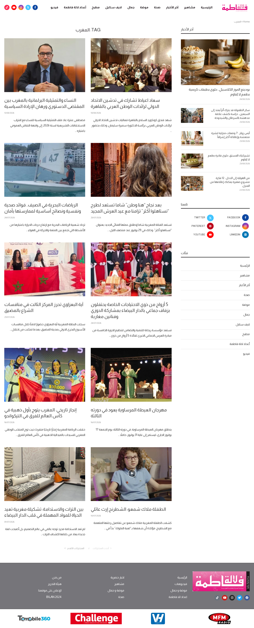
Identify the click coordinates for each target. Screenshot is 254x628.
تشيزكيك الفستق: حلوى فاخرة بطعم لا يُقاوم (229, 157)
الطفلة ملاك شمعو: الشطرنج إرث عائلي (128, 509)
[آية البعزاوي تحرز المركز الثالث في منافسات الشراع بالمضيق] (44, 269)
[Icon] (132, 473)
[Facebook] (35, 7)
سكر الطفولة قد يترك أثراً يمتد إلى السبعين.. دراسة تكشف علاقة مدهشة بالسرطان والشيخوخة (230, 113)
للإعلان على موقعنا (50, 590)
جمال (130, 7)
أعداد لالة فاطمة (75, 7)
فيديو (54, 7)
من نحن (57, 577)
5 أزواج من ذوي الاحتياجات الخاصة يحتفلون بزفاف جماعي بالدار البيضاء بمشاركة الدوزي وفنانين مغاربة (130, 310)
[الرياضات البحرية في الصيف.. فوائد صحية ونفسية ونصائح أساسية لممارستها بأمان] (44, 170)
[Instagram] (21, 7)
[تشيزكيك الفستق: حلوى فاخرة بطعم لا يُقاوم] (192, 161)
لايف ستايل (113, 7)
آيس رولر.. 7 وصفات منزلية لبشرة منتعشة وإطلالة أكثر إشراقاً (230, 134)
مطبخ (96, 7)
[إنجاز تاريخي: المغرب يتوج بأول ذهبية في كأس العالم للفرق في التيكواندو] (44, 375)
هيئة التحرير (55, 584)
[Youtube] (14, 7)
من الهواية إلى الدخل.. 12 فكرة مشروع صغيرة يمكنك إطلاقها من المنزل (230, 181)
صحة (157, 7)
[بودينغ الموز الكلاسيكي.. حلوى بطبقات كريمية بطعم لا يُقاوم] (215, 62)
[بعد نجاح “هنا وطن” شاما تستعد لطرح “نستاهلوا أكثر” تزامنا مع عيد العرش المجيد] (131, 170)
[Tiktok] (6, 7)
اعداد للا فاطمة (178, 597)
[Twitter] (28, 7)
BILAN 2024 (54, 597)
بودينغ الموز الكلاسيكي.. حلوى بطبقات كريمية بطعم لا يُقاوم (219, 92)
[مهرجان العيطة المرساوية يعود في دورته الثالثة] (131, 375)
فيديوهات (181, 584)
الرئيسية (207, 7)
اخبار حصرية (117, 577)
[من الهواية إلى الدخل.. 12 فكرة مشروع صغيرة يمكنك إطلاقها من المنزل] (192, 183)
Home (246, 21)
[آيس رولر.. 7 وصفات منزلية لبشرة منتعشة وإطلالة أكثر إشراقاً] (192, 138)
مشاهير (189, 7)
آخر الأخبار (172, 7)
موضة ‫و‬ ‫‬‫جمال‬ (179, 590)
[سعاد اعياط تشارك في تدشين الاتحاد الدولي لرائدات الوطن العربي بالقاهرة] (131, 65)
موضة (144, 7)
